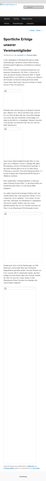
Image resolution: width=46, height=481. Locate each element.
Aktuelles (7, 19)
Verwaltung (23, 476)
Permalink (36, 468)
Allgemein (30, 466)
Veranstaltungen (18, 23)
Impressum (30, 23)
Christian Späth (31, 55)
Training (16, 19)
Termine (6, 23)
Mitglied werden (27, 19)
